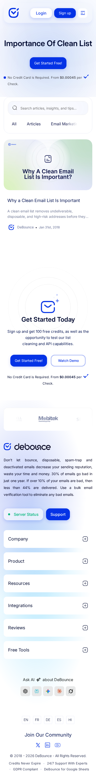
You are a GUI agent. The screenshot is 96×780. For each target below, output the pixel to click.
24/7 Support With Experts (67, 763)
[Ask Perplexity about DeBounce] (36, 691)
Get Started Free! (48, 63)
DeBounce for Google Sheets (66, 769)
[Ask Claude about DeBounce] (59, 691)
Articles (34, 123)
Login (41, 13)
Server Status (26, 514)
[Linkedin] (47, 745)
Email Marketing (65, 123)
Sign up (65, 13)
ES (59, 720)
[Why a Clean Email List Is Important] (48, 164)
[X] (38, 745)
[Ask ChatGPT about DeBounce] (25, 691)
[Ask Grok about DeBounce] (70, 691)
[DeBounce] (14, 13)
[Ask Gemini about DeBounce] (48, 691)
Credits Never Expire (25, 763)
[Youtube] (57, 745)
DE (48, 720)
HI (70, 720)
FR (37, 720)
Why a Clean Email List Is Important (43, 200)
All (14, 123)
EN (26, 720)
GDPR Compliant (25, 769)
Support (57, 514)
